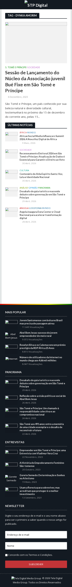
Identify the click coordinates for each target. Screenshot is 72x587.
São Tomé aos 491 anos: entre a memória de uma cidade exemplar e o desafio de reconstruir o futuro (42, 427)
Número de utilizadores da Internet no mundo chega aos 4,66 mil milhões (41, 359)
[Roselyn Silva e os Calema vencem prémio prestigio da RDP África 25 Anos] (11, 349)
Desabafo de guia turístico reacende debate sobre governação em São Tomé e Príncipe (42, 194)
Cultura (24, 170)
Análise (24, 187)
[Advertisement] (36, 264)
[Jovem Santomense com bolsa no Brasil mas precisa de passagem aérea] (11, 324)
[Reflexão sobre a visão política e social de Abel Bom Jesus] (11, 400)
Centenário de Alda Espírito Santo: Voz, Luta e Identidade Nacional (41, 176)
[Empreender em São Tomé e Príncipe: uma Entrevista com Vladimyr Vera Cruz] (11, 454)
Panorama (44, 187)
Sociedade (33, 67)
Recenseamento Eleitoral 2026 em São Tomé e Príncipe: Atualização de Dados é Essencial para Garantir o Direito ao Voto (42, 156)
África (23, 132)
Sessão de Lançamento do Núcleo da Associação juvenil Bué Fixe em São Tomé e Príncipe (35, 81)
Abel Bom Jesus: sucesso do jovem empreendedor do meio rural (38, 334)
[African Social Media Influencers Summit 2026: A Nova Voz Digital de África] (11, 136)
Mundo (31, 132)
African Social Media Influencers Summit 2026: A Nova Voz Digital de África (42, 138)
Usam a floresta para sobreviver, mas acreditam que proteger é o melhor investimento (40, 490)
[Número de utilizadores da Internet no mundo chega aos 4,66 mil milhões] (11, 358)
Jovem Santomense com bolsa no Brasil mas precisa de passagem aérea (41, 322)
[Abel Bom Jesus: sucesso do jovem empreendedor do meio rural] (11, 335)
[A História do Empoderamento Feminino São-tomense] (11, 467)
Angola (24, 208)
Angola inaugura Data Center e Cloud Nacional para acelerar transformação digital (40, 215)
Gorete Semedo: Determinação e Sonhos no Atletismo (42, 477)
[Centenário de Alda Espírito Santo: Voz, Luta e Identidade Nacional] (11, 174)
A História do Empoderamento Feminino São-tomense (42, 464)
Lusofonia (35, 208)
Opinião (33, 187)
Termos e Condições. (41, 555)
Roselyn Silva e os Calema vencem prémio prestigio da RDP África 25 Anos (43, 347)
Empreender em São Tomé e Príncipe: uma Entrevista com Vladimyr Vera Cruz (43, 452)
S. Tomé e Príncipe (16, 67)
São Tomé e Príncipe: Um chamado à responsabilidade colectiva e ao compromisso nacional (39, 411)
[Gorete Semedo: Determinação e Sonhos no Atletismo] (11, 478)
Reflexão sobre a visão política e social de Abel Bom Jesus (43, 398)
